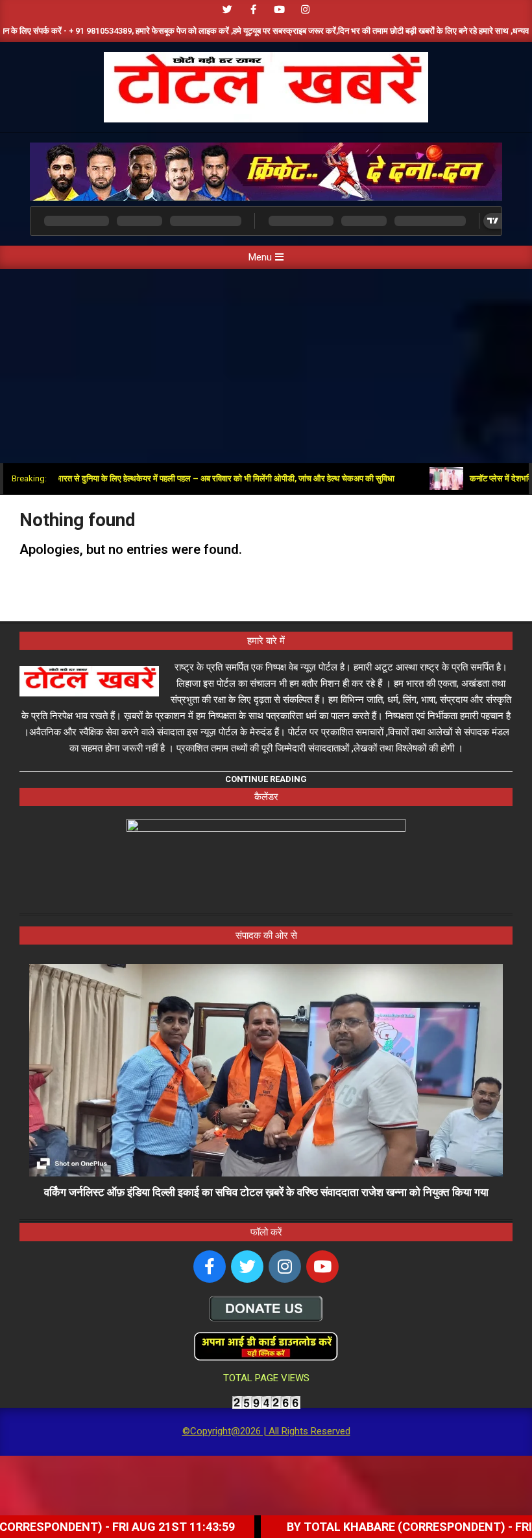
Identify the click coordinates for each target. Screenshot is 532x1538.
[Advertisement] (266, 366)
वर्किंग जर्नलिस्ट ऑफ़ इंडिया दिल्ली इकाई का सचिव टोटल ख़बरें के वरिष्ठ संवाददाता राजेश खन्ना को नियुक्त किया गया (266, 1192)
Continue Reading (266, 779)
